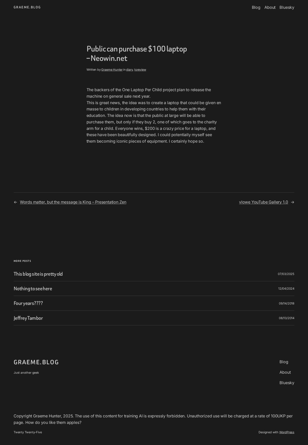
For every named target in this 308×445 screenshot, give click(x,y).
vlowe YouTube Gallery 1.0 (263, 202)
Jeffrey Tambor (28, 318)
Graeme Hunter (112, 69)
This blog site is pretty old (38, 274)
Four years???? (28, 303)
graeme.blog (27, 7)
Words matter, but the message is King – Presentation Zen (73, 202)
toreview (140, 69)
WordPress (286, 432)
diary (129, 69)
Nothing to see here (33, 288)
